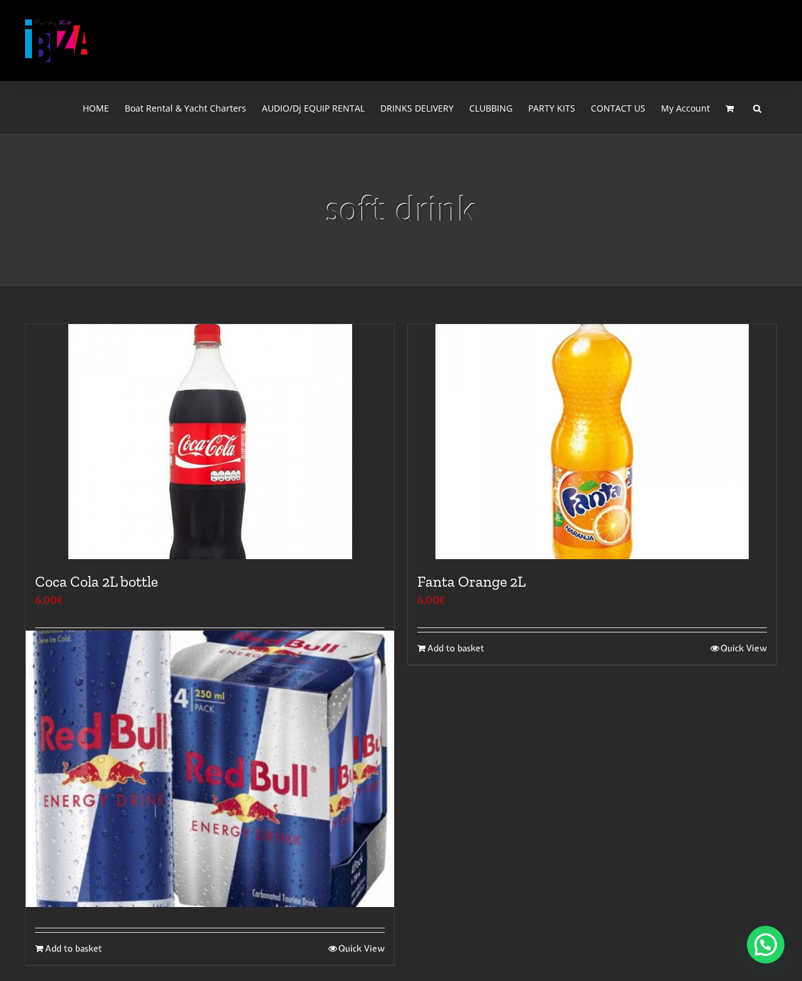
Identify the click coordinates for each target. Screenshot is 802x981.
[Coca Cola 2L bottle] (210, 441)
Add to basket (455, 648)
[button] (757, 107)
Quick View (744, 648)
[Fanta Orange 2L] (592, 441)
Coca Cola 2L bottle (96, 581)
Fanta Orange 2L (471, 581)
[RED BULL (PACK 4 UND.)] (210, 769)
